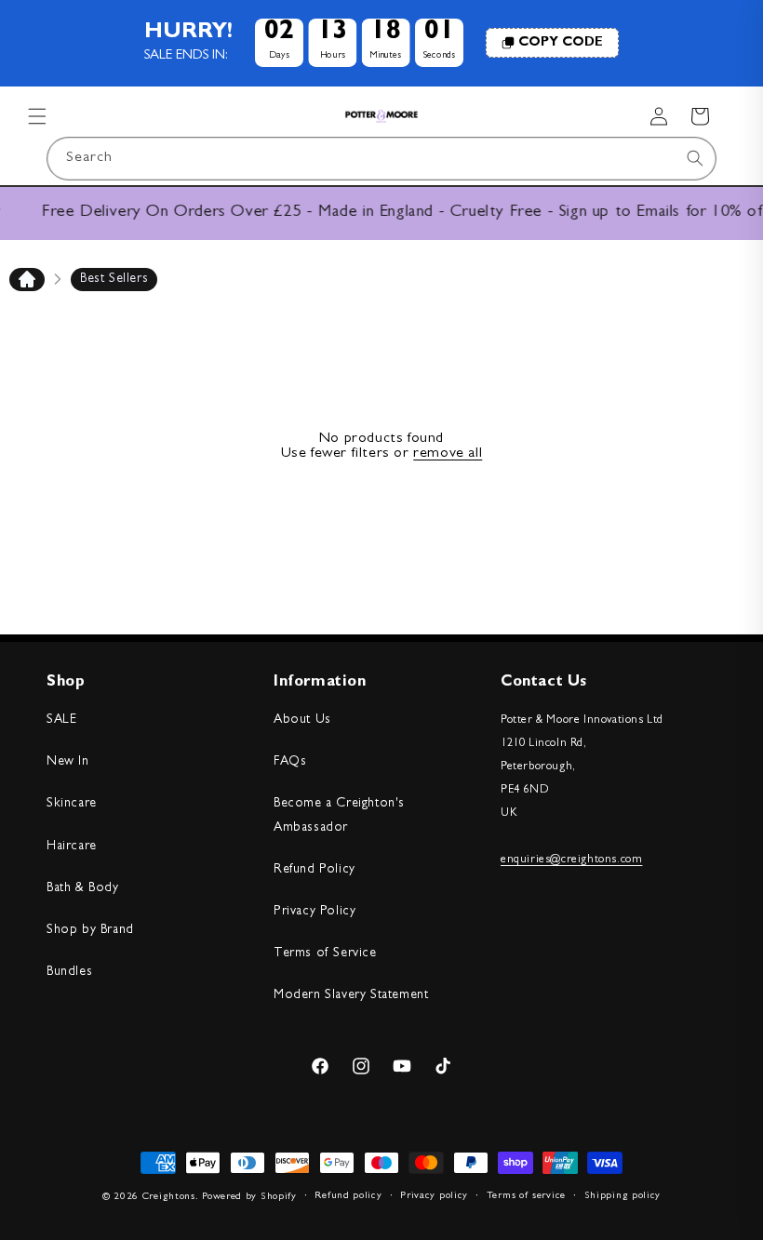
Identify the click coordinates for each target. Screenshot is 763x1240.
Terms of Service (325, 953)
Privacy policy (434, 1196)
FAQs (290, 761)
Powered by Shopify (249, 1197)
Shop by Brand (90, 930)
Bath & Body (83, 888)
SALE (61, 720)
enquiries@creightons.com (571, 860)
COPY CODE (560, 42)
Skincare (72, 803)
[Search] (695, 158)
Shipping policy (623, 1196)
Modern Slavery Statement (351, 995)
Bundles (69, 972)
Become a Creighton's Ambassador (339, 815)
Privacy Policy (314, 911)
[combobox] (381, 159)
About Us (302, 720)
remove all (447, 454)
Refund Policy (314, 869)
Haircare (72, 846)
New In (68, 761)
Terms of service (526, 1196)
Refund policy (348, 1196)
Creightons (168, 1197)
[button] (37, 116)
